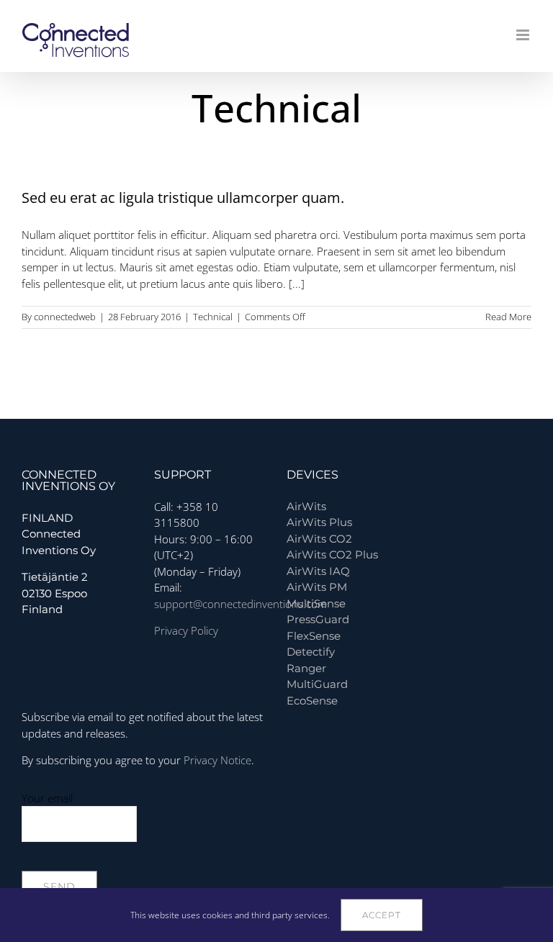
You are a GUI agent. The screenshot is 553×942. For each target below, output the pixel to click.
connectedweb (65, 316)
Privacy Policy (186, 630)
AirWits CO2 (319, 538)
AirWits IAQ (318, 571)
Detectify (311, 651)
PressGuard (318, 619)
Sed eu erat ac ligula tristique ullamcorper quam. (183, 197)
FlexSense (314, 636)
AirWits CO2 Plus (332, 554)
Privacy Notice (217, 760)
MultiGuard (317, 684)
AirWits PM (317, 587)
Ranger (306, 668)
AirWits (306, 506)
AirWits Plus (319, 522)
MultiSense (316, 603)
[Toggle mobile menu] (523, 34)
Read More (508, 316)
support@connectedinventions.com (240, 604)
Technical (213, 316)
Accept (381, 915)
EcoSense (312, 700)
